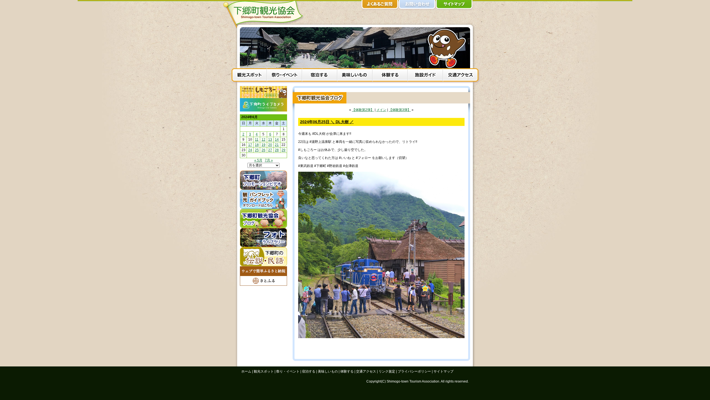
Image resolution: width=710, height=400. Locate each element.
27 (270, 150)
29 (283, 150)
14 (277, 139)
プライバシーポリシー (414, 371)
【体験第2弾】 (363, 110)
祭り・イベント (284, 75)
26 (263, 150)
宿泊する (319, 75)
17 (250, 145)
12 (263, 139)
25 (257, 150)
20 (270, 145)
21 (277, 145)
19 (263, 145)
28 (277, 150)
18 (257, 145)
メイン (381, 110)
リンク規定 (387, 371)
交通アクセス (460, 75)
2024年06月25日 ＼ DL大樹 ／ (327, 122)
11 (256, 139)
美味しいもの (354, 75)
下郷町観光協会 (264, 14)
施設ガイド (425, 75)
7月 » (269, 160)
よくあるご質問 (380, 5)
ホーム (246, 371)
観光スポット (249, 75)
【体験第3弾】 (400, 110)
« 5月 (258, 160)
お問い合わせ (417, 5)
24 (250, 150)
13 (270, 139)
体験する (390, 75)
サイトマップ (454, 5)
